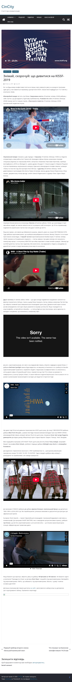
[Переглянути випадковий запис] (68, 19)
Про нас (10, 22)
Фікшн (39, 17)
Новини (11, 17)
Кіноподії (15, 71)
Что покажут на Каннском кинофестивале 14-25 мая (58, 649)
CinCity (8, 6)
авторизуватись (38, 663)
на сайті (33, 588)
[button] (15, 17)
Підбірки (31, 17)
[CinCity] (4, 19)
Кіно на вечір (49, 17)
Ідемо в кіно (7, 71)
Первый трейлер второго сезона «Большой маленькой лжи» (16, 649)
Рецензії (22, 17)
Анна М (17, 84)
